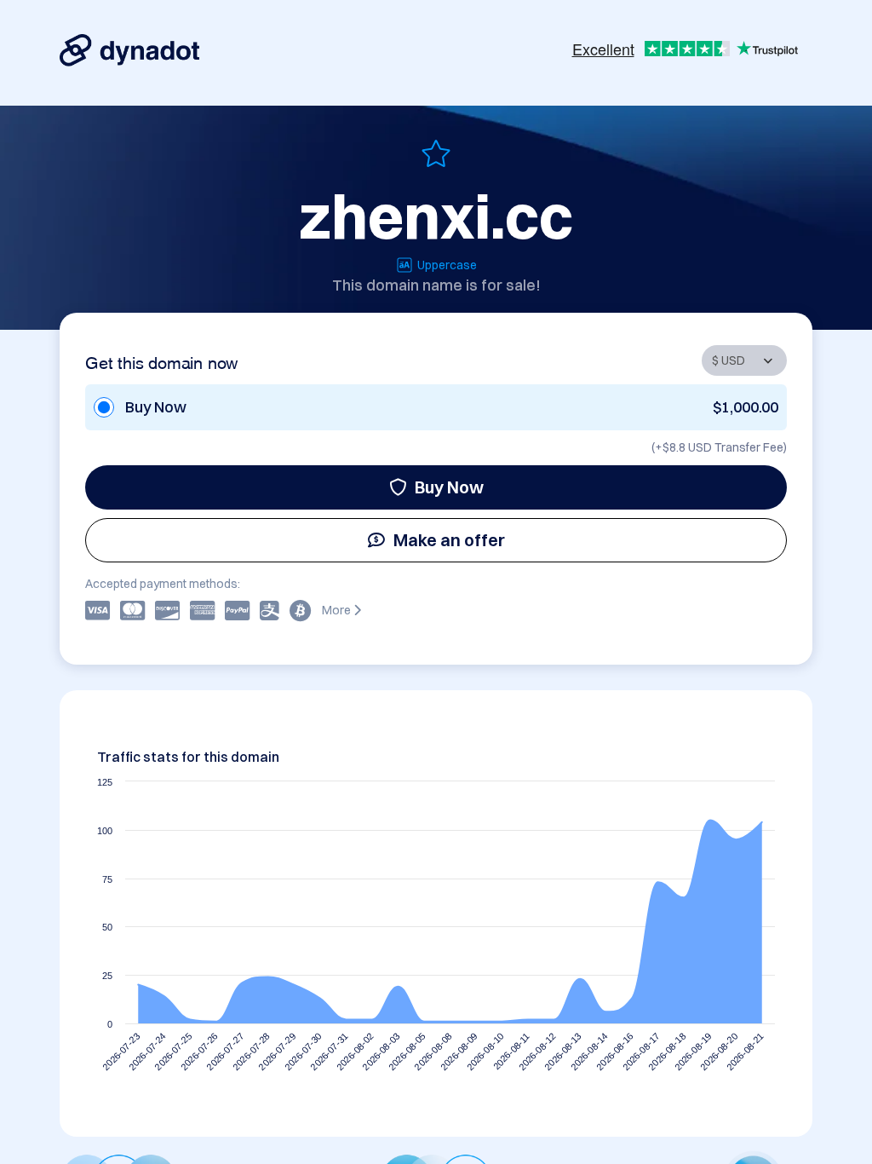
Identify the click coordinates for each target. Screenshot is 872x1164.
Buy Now (449, 487)
